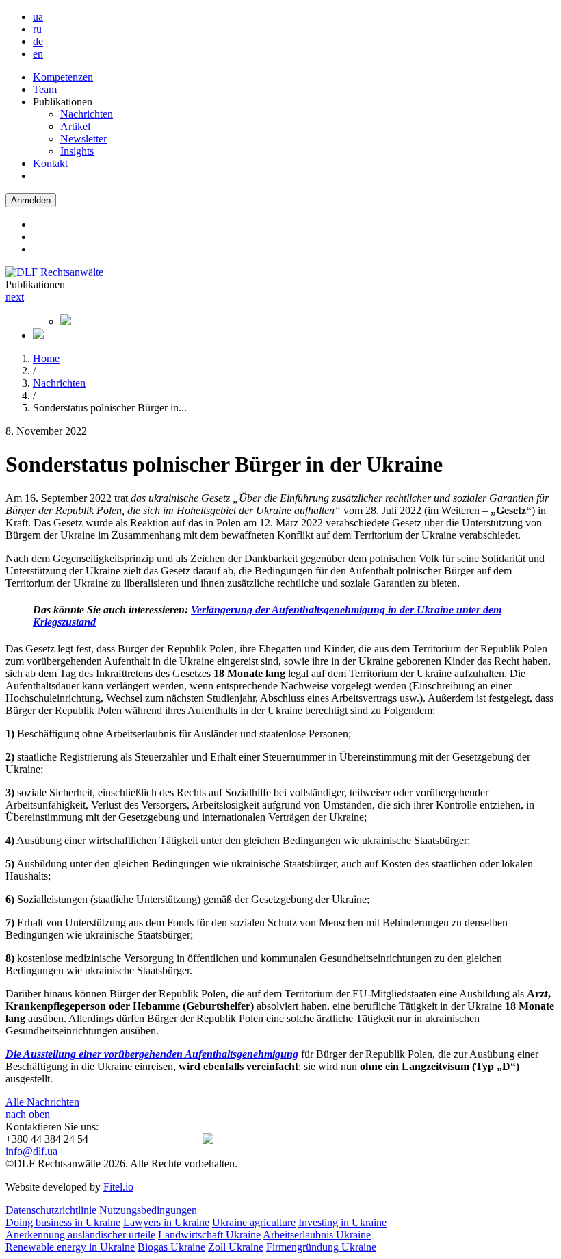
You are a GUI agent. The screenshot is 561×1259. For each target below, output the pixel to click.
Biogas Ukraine (171, 1247)
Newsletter (83, 138)
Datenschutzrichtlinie (50, 1210)
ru (37, 29)
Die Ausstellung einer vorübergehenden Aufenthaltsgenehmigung (151, 1054)
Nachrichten (86, 114)
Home (46, 358)
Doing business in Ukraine (62, 1222)
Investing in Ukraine (342, 1222)
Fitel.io (118, 1187)
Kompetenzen (63, 77)
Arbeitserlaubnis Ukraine (317, 1235)
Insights (77, 151)
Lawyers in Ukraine (166, 1222)
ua (38, 17)
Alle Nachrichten (42, 1102)
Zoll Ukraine (235, 1247)
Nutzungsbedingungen (148, 1210)
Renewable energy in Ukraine (70, 1247)
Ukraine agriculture (254, 1222)
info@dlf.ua (31, 1151)
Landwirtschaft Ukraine (209, 1235)
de (38, 41)
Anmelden (31, 200)
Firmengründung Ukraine (321, 1247)
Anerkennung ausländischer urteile (80, 1235)
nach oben (27, 1114)
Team (45, 89)
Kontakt (50, 163)
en (38, 54)
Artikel (75, 126)
